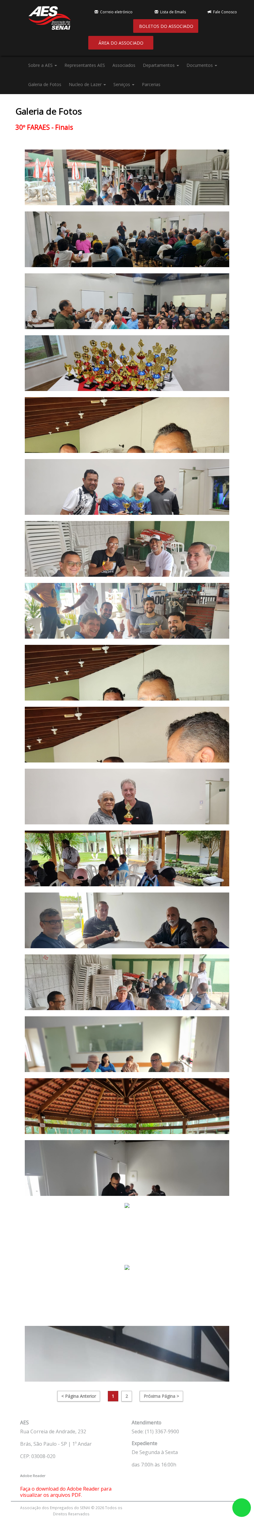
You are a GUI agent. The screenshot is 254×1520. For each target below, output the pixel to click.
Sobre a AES (41, 65)
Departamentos (159, 65)
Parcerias (151, 84)
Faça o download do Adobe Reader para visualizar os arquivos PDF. (66, 1491)
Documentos (200, 65)
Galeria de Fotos (44, 84)
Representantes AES (84, 65)
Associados (123, 65)
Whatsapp (241, 1507)
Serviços (122, 84)
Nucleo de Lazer (86, 84)
